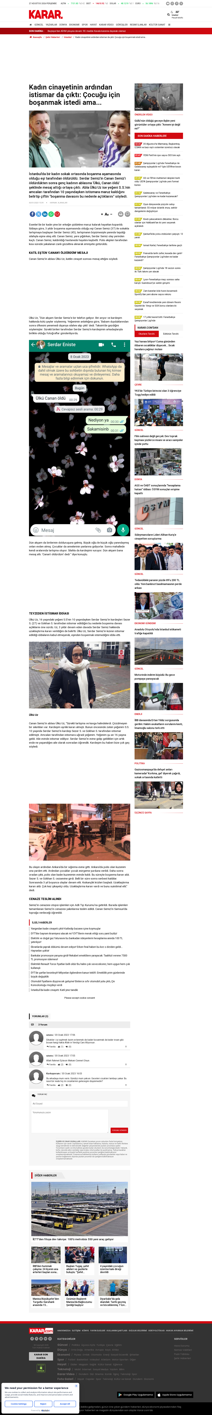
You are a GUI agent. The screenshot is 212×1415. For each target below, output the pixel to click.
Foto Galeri (65, 1379)
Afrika (115, 1349)
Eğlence (117, 1364)
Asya (107, 1349)
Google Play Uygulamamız (138, 1394)
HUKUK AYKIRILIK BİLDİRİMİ (179, 1330)
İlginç (116, 1374)
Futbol (71, 1359)
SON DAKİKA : (36, 31)
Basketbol (82, 1359)
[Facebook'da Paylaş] (32, 214)
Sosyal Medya (100, 1369)
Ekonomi (74, 24)
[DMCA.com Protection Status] (41, 1368)
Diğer (133, 1359)
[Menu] (168, 25)
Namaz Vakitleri (183, 1350)
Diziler (74, 1364)
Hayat (93, 24)
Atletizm (105, 1359)
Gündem (83, 1374)
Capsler (90, 1379)
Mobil (78, 1369)
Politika (76, 1345)
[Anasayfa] (31, 25)
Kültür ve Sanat (122, 1379)
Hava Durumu (181, 1345)
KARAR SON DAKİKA (41, 1356)
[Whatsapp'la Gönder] (51, 214)
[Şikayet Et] (125, 1046)
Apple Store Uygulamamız (177, 1394)
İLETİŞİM (76, 1330)
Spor (85, 24)
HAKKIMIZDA (64, 1330)
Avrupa (99, 1349)
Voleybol (95, 1359)
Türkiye (100, 1345)
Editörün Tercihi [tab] (171, 333)
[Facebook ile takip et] (177, 3)
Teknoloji (64, 1369)
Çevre (109, 1345)
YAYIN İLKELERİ (97, 1330)
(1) (61, 1047)
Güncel (38, 24)
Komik (108, 1374)
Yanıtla (52, 1047)
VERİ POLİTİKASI (156, 1330)
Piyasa (77, 1354)
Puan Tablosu (181, 1354)
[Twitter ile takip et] (181, 3)
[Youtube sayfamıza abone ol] (41, 1338)
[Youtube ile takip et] (168, 3)
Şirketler (134, 1354)
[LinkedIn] (45, 214)
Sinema (99, 1374)
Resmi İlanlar (138, 24)
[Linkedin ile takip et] (45, 1338)
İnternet (86, 1369)
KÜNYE (85, 1330)
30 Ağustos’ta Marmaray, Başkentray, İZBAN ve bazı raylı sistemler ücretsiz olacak (89, 31)
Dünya (63, 24)
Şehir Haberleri (182, 1358)
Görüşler (122, 24)
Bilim (121, 1369)
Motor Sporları (120, 1359)
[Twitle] (38, 214)
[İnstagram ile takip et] (172, 3)
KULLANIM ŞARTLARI (117, 1330)
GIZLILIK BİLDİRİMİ (138, 1330)
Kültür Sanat (157, 24)
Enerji (106, 1354)
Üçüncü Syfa (88, 1345)
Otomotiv (96, 1354)
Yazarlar (51, 24)
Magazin (83, 1364)
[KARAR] (46, 14)
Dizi (92, 1374)
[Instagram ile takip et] (50, 1338)
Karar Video (106, 24)
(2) (61, 1064)
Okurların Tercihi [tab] (147, 333)
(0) (69, 1047)
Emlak (86, 1354)
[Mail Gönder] (57, 214)
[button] (102, 214)
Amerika (89, 1349)
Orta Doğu (77, 1349)
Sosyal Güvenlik (119, 1354)
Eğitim (118, 1345)
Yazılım (114, 1369)
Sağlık (93, 1364)
